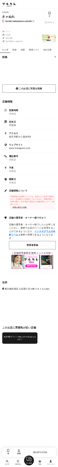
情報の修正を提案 (20, 207)
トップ (5, 50)
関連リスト (34, 50)
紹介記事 (48, 50)
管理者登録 (32, 245)
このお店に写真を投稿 (30, 88)
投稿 (14, 50)
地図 (23, 50)
